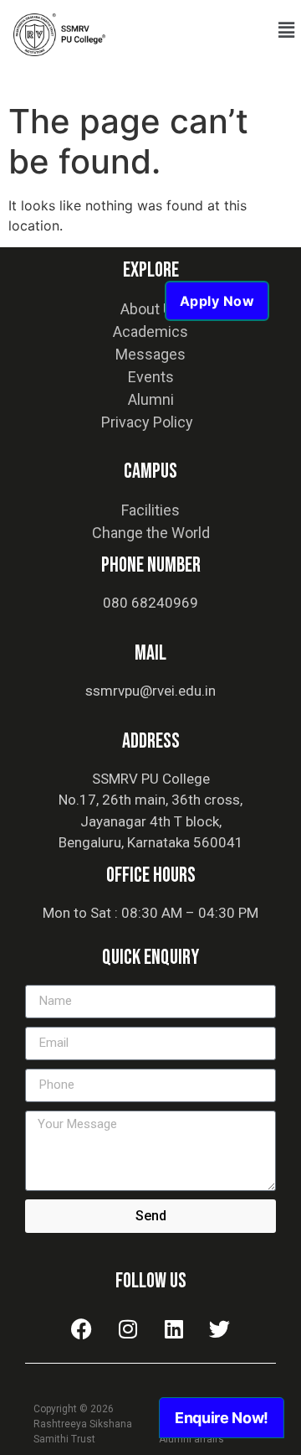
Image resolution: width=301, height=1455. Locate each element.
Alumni (151, 399)
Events (151, 377)
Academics (150, 331)
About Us (150, 309)
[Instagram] (128, 1329)
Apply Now (217, 301)
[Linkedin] (174, 1329)
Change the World (151, 532)
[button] (287, 30)
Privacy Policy (147, 422)
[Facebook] (82, 1329)
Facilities (150, 510)
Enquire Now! (221, 1418)
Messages (150, 354)
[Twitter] (220, 1329)
